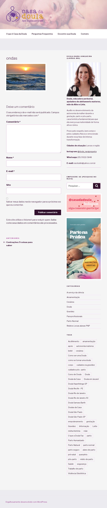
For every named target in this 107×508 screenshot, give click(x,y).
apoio (70, 346)
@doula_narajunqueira (87, 151)
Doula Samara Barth (76, 403)
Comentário (13, 122)
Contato (85, 34)
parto (89, 436)
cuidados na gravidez (86, 365)
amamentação (89, 341)
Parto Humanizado (76, 440)
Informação (84, 426)
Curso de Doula (74, 374)
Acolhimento (73, 341)
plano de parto (89, 450)
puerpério (83, 454)
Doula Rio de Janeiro (77, 393)
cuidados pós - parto (77, 370)
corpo (70, 365)
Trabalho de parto (75, 469)
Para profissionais (74, 316)
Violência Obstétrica (77, 473)
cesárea (79, 351)
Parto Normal (72, 321)
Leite (95, 426)
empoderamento (75, 421)
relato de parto (86, 459)
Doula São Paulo (75, 412)
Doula (69, 307)
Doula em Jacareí (91, 379)
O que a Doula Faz (76, 436)
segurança (81, 464)
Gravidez (70, 311)
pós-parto (72, 459)
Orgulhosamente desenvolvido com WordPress (26, 502)
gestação (90, 421)
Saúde (71, 464)
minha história (74, 431)
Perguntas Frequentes (42, 34)
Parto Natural (74, 445)
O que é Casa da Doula (16, 34)
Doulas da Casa (75, 407)
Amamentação (73, 297)
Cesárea (70, 302)
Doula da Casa (74, 379)
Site (8, 185)
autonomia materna (85, 346)
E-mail (10, 171)
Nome (10, 157)
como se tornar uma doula (79, 360)
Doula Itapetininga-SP (77, 384)
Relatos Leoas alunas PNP (78, 326)
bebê (70, 351)
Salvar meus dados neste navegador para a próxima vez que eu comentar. (33, 203)
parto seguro (73, 450)
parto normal (88, 445)
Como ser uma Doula (77, 355)
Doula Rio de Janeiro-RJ (78, 398)
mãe (86, 431)
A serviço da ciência (75, 292)
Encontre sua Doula (67, 34)
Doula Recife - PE (75, 388)
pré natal (72, 454)
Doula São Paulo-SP (76, 417)
